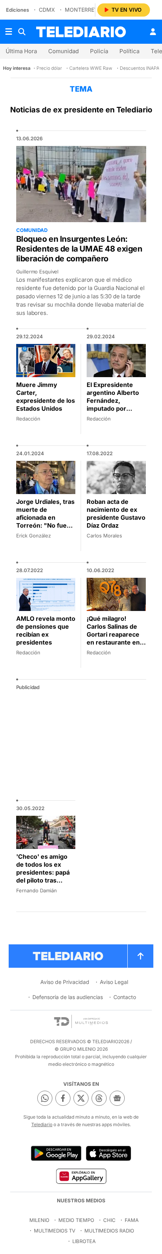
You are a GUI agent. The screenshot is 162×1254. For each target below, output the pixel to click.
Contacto (124, 997)
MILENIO (39, 1220)
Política (129, 51)
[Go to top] (140, 956)
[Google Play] (56, 1153)
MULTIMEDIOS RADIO (109, 1231)
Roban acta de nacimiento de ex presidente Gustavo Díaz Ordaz (116, 513)
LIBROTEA (84, 1241)
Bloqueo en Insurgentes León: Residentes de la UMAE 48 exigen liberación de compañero (79, 248)
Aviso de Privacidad (64, 982)
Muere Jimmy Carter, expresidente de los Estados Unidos (45, 396)
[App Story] (108, 1153)
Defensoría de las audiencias (67, 997)
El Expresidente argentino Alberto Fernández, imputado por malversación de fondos (113, 404)
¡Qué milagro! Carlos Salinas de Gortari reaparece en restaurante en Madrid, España (113, 634)
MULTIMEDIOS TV (54, 1231)
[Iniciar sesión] (153, 31)
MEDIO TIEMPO (76, 1220)
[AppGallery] (80, 1176)
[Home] (81, 31)
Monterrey (81, 9)
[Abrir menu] (8, 31)
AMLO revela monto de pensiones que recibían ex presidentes (45, 630)
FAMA (132, 1220)
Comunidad (63, 51)
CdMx (47, 9)
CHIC (109, 1220)
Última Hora (21, 51)
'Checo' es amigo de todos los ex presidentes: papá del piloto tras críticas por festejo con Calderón (44, 876)
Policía (99, 51)
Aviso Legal (114, 982)
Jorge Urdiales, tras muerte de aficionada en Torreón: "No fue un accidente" (45, 517)
